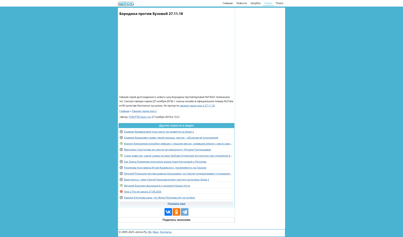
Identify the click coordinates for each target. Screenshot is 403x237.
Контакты (166, 232)
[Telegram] (184, 212)
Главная (228, 3)
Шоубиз (256, 3)
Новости (241, 3)
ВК (149, 232)
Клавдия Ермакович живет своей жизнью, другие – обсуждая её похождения (171, 137)
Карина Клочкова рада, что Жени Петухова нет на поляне (159, 197)
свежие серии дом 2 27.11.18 (197, 105)
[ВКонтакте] (168, 212)
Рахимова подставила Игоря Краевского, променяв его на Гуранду (165, 167)
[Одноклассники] (176, 212)
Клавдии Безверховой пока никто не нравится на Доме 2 (159, 131)
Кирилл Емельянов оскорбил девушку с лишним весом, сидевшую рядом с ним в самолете (178, 143)
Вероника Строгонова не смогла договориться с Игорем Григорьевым (167, 149)
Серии (268, 3)
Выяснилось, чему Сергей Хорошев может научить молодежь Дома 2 (166, 179)
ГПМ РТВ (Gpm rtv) (140, 117)
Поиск (279, 3)
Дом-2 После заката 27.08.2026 (142, 191)
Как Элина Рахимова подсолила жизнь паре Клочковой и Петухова (165, 161)
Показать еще (176, 203)
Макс (156, 232)
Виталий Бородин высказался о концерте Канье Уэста (157, 185)
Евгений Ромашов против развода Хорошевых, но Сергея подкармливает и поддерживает (178, 173)
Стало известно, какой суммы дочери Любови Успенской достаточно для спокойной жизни (178, 155)
